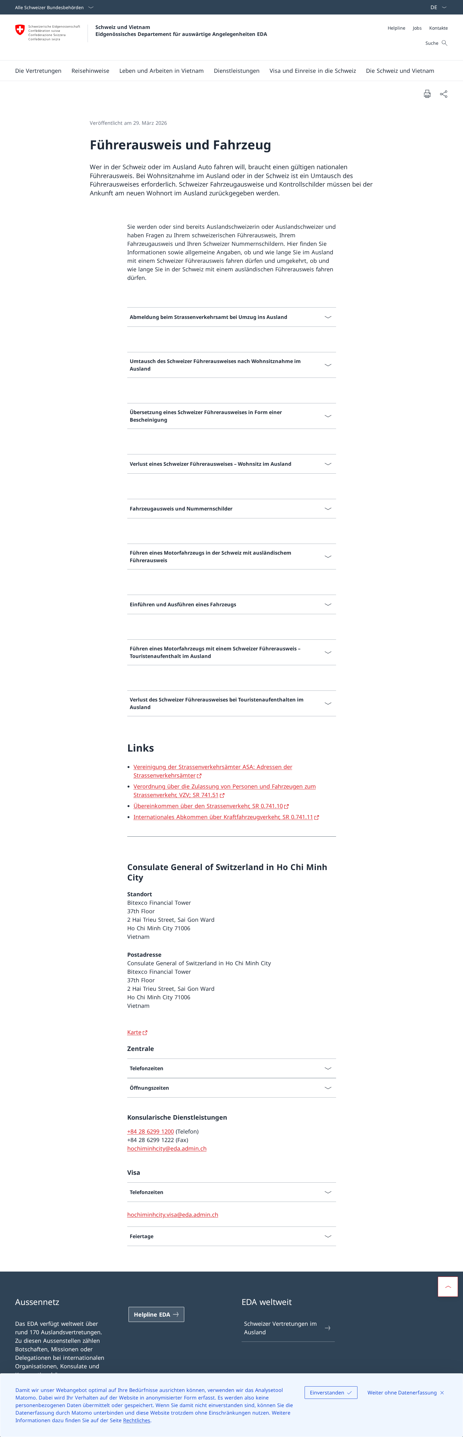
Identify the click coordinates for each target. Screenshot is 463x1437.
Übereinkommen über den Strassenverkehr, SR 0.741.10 (208, 806)
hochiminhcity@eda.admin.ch (167, 1148)
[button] (38, 71)
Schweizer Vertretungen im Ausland (280, 1328)
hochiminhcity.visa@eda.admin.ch (172, 1214)
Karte (134, 1032)
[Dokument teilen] (443, 93)
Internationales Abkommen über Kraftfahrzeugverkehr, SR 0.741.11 (223, 817)
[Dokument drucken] (427, 93)
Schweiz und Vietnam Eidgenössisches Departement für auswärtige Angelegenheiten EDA (181, 31)
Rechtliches (136, 1420)
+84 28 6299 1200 (150, 1131)
